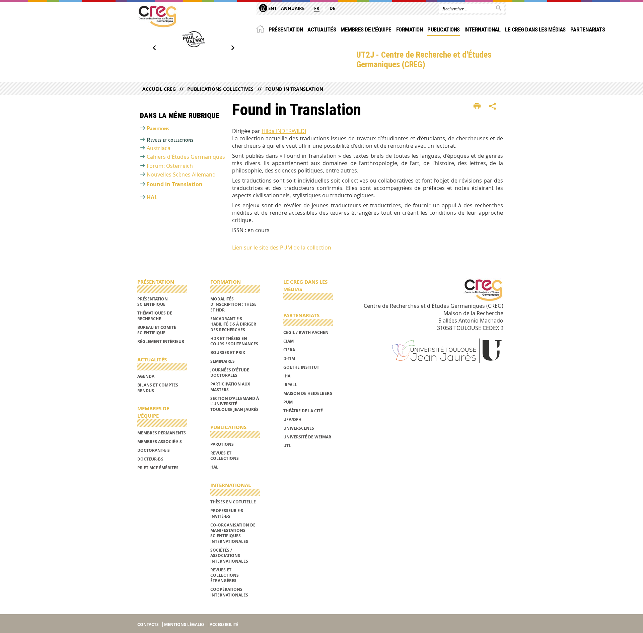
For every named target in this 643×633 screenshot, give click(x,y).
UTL (287, 445)
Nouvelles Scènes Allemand (181, 174)
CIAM (288, 341)
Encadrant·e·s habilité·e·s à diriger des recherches (233, 324)
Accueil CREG (159, 89)
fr (316, 8)
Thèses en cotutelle (233, 502)
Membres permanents (161, 433)
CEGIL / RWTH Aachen (306, 332)
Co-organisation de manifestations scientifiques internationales (233, 533)
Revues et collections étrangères (224, 575)
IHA (286, 376)
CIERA (289, 350)
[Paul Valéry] (193, 39)
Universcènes (298, 428)
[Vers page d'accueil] (157, 16)
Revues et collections (170, 139)
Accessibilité (224, 624)
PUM (288, 402)
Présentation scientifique (152, 301)
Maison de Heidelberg (308, 393)
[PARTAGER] (493, 106)
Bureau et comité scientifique (156, 330)
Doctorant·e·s (153, 450)
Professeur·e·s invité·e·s (226, 513)
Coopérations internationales (229, 591)
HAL (152, 197)
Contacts (148, 624)
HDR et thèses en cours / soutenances (234, 341)
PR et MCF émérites (157, 468)
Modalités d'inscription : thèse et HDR (233, 304)
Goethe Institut (301, 367)
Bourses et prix (227, 352)
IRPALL (290, 385)
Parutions (158, 128)
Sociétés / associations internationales (229, 555)
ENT (272, 8)
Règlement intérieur (160, 341)
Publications (443, 29)
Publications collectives (220, 89)
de (332, 8)
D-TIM (289, 358)
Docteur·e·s (150, 459)
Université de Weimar (307, 437)
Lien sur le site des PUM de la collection (281, 247)
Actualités (321, 29)
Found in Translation (294, 89)
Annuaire (292, 8)
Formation (409, 29)
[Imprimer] (477, 106)
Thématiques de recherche (154, 315)
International (482, 29)
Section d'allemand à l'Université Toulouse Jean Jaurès (234, 404)
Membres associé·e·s (159, 441)
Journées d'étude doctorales (229, 372)
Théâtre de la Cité (303, 411)
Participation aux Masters (230, 386)
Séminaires (222, 361)
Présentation (286, 29)
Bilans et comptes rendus (157, 387)
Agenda (145, 376)
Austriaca (158, 148)
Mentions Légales (184, 624)
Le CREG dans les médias (535, 29)
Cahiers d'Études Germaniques (186, 156)
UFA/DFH (292, 419)
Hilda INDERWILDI (284, 131)
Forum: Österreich (170, 165)
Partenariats (587, 29)
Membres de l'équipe (366, 29)
